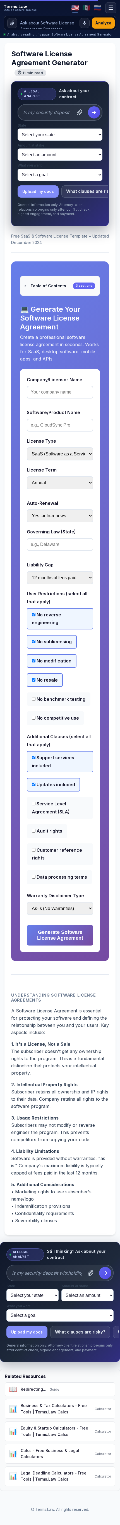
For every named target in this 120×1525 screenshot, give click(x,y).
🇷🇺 (97, 8)
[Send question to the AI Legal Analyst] (94, 112)
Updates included (55, 784)
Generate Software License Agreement (60, 935)
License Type (41, 441)
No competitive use (57, 718)
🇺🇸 (75, 8)
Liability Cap (40, 565)
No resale (46, 680)
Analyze (103, 23)
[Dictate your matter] (85, 23)
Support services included (53, 761)
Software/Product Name (53, 412)
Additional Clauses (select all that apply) (59, 740)
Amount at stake (31, 145)
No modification (53, 661)
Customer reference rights (57, 854)
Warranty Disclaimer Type (55, 895)
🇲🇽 (86, 8)
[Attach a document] (79, 112)
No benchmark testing (60, 699)
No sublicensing (53, 641)
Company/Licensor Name (54, 379)
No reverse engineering (46, 619)
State (22, 125)
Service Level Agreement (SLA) (51, 808)
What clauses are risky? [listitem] (80, 1332)
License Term (42, 470)
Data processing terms (61, 877)
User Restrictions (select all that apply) (57, 597)
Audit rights (48, 831)
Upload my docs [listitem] (38, 191)
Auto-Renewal (42, 503)
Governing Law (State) (51, 532)
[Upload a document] (12, 23)
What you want (30, 165)
